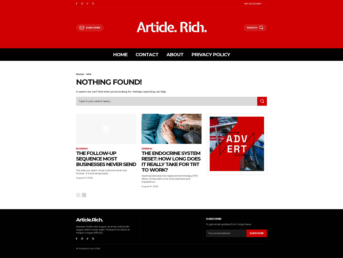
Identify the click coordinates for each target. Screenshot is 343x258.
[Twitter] (93, 4)
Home (80, 74)
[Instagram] (82, 4)
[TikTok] (88, 4)
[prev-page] (78, 195)
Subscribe (257, 233)
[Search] (262, 101)
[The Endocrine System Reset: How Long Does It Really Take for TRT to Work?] (171, 129)
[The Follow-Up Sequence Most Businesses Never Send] (106, 129)
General (147, 148)
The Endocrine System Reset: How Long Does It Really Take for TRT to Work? (170, 161)
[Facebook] (76, 4)
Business (82, 148)
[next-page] (84, 195)
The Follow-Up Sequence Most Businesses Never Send (106, 158)
